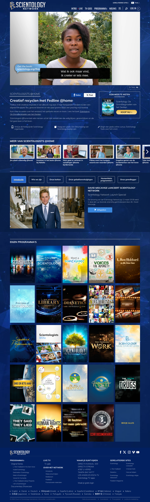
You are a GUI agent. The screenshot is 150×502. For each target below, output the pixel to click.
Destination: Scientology (21, 472)
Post (91, 95)
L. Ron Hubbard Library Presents (23, 481)
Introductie (49, 471)
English (15, 496)
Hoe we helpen (131, 472)
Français (118, 499)
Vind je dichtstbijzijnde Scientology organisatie (28, 128)
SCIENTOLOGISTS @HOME (25, 93)
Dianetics (113, 472)
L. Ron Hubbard (115, 469)
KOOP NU (126, 112)
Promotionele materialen (54, 482)
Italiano (128, 496)
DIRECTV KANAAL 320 (88, 464)
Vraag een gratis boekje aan (72, 128)
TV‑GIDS (88, 8)
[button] (2, 151)
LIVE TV (47, 460)
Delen (78, 95)
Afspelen (101, 210)
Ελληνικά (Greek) (48, 496)
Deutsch (34, 496)
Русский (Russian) (72, 499)
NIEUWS (112, 8)
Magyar (118, 496)
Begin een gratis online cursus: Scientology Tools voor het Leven (118, 128)
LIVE (81, 8)
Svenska (87, 499)
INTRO (74, 8)
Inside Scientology (19, 469)
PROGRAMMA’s (100, 8)
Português (57, 499)
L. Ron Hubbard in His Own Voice (24, 467)
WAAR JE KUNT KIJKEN (87, 460)
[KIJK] (22, 304)
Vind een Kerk (130, 469)
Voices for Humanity (19, 478)
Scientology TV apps (86, 478)
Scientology (114, 463)
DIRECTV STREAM (86, 466)
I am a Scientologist (19, 484)
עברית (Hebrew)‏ (104, 496)
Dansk (24, 496)
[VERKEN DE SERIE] (22, 264)
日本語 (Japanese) (19, 499)
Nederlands (35, 499)
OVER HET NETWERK (53, 467)
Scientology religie (132, 475)
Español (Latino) (66, 496)
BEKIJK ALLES (127, 423)
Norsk (46, 499)
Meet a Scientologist (19, 475)
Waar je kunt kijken (52, 474)
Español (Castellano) (85, 496)
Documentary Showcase (21, 486)
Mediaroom (49, 477)
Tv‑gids (48, 464)
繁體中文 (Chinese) (103, 499)
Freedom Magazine (116, 481)
